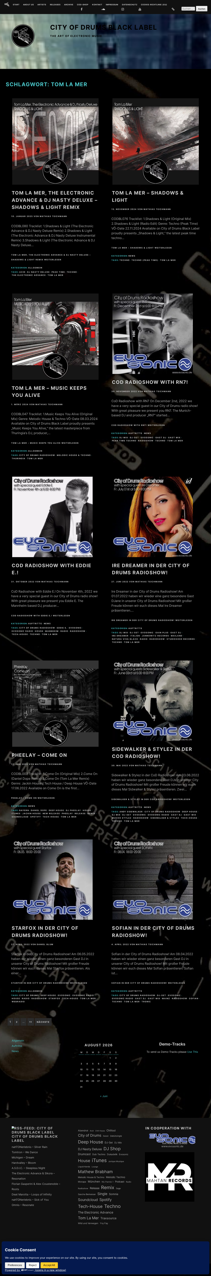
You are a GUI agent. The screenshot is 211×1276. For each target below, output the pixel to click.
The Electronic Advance (29, 275)
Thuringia (18, 458)
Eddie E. (62, 628)
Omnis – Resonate (23, 1205)
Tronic (146, 1001)
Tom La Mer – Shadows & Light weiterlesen (141, 248)
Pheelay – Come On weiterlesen (33, 798)
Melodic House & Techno (74, 455)
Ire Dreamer (120, 636)
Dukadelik (112, 1154)
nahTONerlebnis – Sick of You (30, 1199)
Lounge (95, 1167)
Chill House (100, 1131)
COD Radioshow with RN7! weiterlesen (138, 425)
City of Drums (29, 995)
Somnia (113, 1194)
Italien (135, 636)
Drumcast (84, 1154)
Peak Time (58, 272)
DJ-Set (134, 437)
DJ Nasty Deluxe (38, 272)
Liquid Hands (84, 1167)
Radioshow (145, 441)
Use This (192, 1051)
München (94, 1181)
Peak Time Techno (124, 441)
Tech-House (20, 634)
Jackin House (31, 813)
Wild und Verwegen (88, 1223)
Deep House (56, 810)
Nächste (43, 1022)
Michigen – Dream (23, 1157)
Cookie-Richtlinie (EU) (154, 5)
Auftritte (135, 433)
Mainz (166, 998)
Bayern (24, 810)
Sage (118, 1188)
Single (102, 1194)
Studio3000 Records (181, 639)
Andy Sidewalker (131, 812)
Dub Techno (98, 1154)
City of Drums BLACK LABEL (103, 27)
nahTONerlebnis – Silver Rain (29, 1147)
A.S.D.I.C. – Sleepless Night (28, 1168)
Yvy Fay (104, 1223)
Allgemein (35, 268)
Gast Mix (174, 437)
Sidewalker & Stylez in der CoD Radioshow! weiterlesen (150, 799)
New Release (51, 813)
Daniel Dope (39, 810)
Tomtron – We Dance (25, 1152)
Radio (64, 631)
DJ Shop (112, 1148)
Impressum (112, 5)
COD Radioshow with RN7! (150, 382)
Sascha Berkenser (87, 1194)
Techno (72, 272)
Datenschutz (129, 5)
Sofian (193, 998)
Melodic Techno (115, 1177)
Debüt (105, 1136)
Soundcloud (20, 817)
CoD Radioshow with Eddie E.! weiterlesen (40, 616)
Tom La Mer (55, 275)
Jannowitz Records (155, 636)
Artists (41, 5)
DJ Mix (124, 437)
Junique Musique (116, 1161)
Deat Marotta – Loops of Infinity (32, 1194)
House (39, 631)
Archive (68, 5)
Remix (91, 813)
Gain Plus (162, 632)
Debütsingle (116, 1136)
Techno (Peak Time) (145, 260)
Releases (55, 5)
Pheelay (67, 813)
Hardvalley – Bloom (24, 1162)
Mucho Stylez (122, 818)
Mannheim (52, 631)
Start (16, 5)
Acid (22, 272)
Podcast (119, 1181)
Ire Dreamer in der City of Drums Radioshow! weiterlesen (152, 620)
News (132, 256)
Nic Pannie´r (107, 1182)
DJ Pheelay (73, 810)
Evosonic (147, 437)
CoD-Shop (82, 5)
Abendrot (83, 1130)
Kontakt (97, 5)
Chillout (111, 1130)
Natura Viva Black (125, 639)
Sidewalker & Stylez (165, 818)
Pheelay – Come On (39, 755)
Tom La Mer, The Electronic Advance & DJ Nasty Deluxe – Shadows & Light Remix (54, 200)
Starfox (54, 998)
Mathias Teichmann (53, 216)
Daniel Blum (45, 944)
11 (30, 1022)
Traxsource (108, 1218)
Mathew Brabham (95, 1171)
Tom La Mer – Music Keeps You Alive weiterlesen (45, 443)
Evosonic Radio (22, 631)
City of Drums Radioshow (37, 455)
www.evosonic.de (172, 1146)
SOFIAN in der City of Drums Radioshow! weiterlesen (148, 983)
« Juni (103, 1096)
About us (28, 5)
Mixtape (82, 1181)
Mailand (176, 636)
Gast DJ (160, 437)
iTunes (16, 813)
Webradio (18, 1001)
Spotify (35, 817)
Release (80, 813)
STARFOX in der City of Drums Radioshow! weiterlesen (49, 983)
